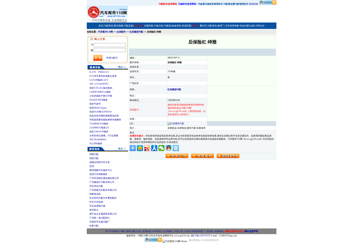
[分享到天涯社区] (176, 148)
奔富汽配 (94, 225)
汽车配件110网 (105, 31)
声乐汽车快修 (96, 202)
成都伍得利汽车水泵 (99, 162)
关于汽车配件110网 (114, 231)
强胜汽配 (94, 158)
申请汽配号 (112, 58)
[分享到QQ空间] (140, 148)
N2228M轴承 (95, 143)
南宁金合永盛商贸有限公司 (103, 214)
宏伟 (91, 166)
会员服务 (167, 231)
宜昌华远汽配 (96, 186)
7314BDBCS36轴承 (98, 123)
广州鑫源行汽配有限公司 (101, 182)
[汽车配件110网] (107, 21)
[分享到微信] (161, 148)
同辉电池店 (95, 194)
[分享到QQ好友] (169, 148)
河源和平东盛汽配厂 (99, 221)
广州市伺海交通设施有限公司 (104, 178)
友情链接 (146, 231)
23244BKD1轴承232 (99, 127)
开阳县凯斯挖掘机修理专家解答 (105, 119)
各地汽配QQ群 (133, 231)
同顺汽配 (94, 154)
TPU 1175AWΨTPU (99, 84)
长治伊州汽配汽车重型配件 (103, 198)
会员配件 (121, 31)
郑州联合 (94, 210)
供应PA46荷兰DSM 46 (100, 111)
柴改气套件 (95, 103)
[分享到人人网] (154, 148)
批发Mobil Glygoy (98, 107)
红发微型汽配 (136, 31)
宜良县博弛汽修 (97, 206)
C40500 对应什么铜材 (100, 92)
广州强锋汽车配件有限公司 (103, 190)
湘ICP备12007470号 (200, 235)
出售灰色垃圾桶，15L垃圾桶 (103, 135)
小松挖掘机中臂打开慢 (100, 96)
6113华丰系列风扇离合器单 (103, 76)
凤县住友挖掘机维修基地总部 (104, 115)
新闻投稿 (253, 4)
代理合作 (178, 231)
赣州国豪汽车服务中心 (100, 170)
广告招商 (208, 231)
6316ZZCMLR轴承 (98, 100)
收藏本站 (219, 231)
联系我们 (157, 231)
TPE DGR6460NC (98, 139)
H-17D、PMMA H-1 (99, 72)
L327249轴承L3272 (98, 80)
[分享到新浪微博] (147, 148)
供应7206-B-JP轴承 (98, 131)
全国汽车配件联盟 (194, 231)
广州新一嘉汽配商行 (99, 218)
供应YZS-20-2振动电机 (100, 88)
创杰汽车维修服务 (98, 174)
